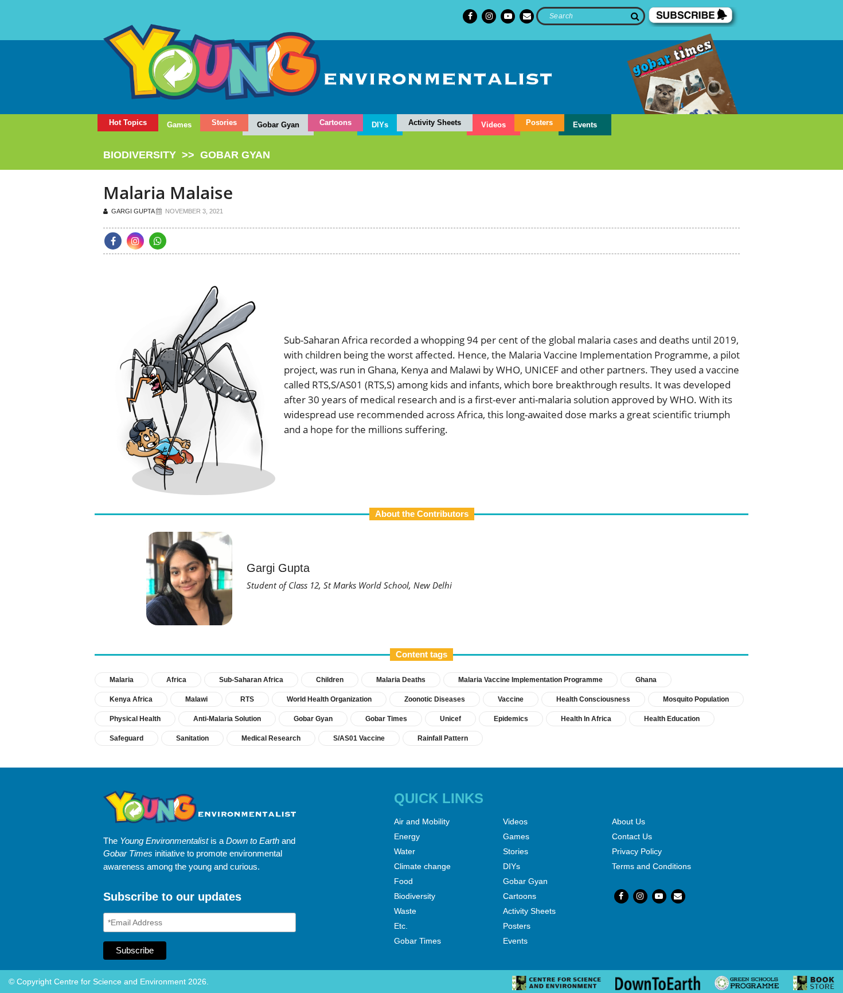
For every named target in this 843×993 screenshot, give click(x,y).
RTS (247, 699)
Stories (224, 122)
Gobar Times (386, 719)
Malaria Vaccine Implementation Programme (530, 680)
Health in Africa (586, 719)
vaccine (511, 699)
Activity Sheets (434, 122)
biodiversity (139, 155)
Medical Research (270, 738)
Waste (405, 911)
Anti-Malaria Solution (227, 719)
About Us (628, 821)
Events (585, 124)
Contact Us (632, 836)
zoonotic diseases (434, 699)
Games (179, 124)
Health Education (672, 719)
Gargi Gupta (132, 211)
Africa (176, 680)
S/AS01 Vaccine (359, 738)
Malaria (122, 680)
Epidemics (511, 719)
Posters (539, 122)
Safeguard (126, 738)
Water (404, 851)
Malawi (196, 699)
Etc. (401, 925)
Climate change (422, 866)
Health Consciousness (593, 699)
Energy (407, 836)
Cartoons (335, 122)
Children (330, 680)
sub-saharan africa (251, 680)
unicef (450, 719)
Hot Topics (128, 122)
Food (403, 881)
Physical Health (135, 719)
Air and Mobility (422, 821)
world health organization (329, 699)
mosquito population (696, 699)
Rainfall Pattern (442, 738)
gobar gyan (235, 155)
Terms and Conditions (651, 866)
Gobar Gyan (278, 124)
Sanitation (192, 738)
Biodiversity (414, 896)
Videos (493, 124)
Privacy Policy (637, 851)
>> (186, 155)
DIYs (380, 124)
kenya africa (131, 699)
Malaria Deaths (401, 680)
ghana (646, 680)
